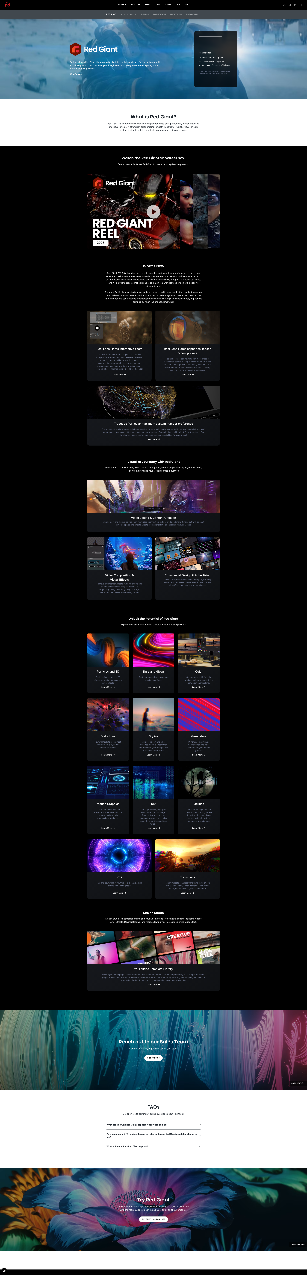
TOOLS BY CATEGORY (129, 14)
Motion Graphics (108, 804)
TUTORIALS (145, 14)
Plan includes (205, 53)
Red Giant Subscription (212, 57)
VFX (119, 877)
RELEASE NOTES (176, 14)
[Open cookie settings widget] (4, 1271)
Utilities (199, 804)
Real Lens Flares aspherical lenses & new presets (187, 351)
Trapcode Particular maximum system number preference (153, 423)
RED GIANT (111, 14)
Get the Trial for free (153, 1219)
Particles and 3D (108, 671)
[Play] (153, 212)
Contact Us (153, 1058)
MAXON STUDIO (192, 14)
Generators (199, 736)
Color (199, 671)
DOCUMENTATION (159, 14)
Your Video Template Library (153, 969)
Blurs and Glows (153, 671)
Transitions (187, 877)
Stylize (153, 736)
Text (153, 804)
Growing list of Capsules (213, 61)
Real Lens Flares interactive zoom (119, 349)
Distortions (108, 736)
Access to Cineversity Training (216, 65)
